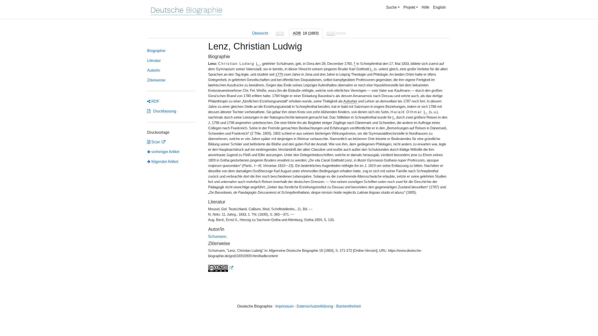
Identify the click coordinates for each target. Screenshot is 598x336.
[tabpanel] (299, 159)
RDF (154, 101)
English (439, 7)
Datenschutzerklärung (315, 306)
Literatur (154, 61)
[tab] (306, 33)
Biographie (156, 51)
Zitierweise (156, 80)
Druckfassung (163, 111)
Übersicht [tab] (260, 33)
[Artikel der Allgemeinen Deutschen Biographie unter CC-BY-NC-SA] (220, 268)
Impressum (284, 306)
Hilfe (425, 7)
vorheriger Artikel (165, 152)
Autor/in (153, 70)
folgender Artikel (164, 162)
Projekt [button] (409, 7)
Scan (155, 142)
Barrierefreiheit (348, 306)
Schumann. (217, 236)
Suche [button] (391, 7)
